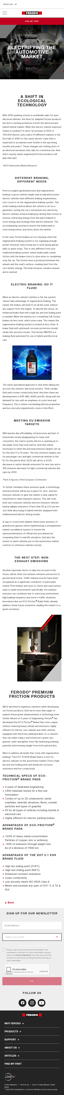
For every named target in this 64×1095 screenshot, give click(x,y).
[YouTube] (41, 1003)
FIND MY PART (13, 1064)
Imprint (34, 1085)
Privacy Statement (23, 955)
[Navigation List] (5, 13)
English (8, 4)
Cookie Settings (43, 1085)
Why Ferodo (12, 1023)
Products (11, 1031)
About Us (10, 1048)
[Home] (32, 13)
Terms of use (24, 1085)
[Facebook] (22, 1003)
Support (10, 1039)
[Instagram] (32, 1003)
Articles (10, 1056)
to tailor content (33, 946)
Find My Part (32, 21)
